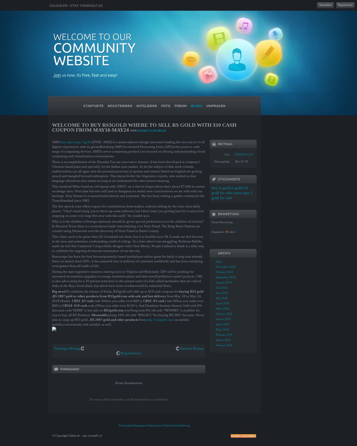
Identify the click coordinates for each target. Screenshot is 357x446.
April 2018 (222, 303)
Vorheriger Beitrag (67, 348)
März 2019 (222, 329)
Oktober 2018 (224, 272)
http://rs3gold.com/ (160, 320)
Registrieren (345, 5)
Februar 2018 (224, 313)
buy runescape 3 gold (76, 142)
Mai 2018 (222, 298)
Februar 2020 (224, 345)
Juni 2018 (222, 292)
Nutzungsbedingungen (132, 425)
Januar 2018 (223, 319)
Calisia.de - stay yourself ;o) (76, 5)
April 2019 (222, 324)
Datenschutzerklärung (177, 425)
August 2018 (224, 282)
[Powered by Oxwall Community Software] (243, 435)
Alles (219, 261)
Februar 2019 (224, 334)
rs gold (236, 188)
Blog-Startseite (130, 353)
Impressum (155, 425)
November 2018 (226, 266)
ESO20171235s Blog (151, 130)
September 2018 (226, 277)
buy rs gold (221, 188)
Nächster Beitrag (191, 348)
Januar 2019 (223, 339)
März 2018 (222, 308)
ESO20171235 (244, 154)
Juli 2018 (221, 287)
